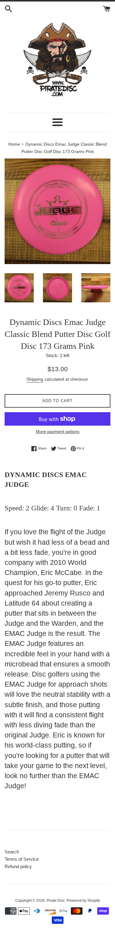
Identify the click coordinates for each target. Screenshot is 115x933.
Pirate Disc (56, 900)
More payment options (57, 431)
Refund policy (18, 866)
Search (12, 851)
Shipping (34, 379)
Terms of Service (22, 859)
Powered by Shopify (83, 900)
